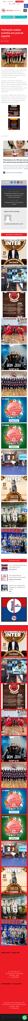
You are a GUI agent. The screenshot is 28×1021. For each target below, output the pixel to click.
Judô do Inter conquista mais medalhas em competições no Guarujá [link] (17, 587)
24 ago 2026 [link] (12, 571)
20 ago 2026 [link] (12, 581)
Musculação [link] (17, 579)
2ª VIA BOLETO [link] (19, 1)
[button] (24, 1017)
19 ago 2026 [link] (11, 593)
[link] (26, 6)
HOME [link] (4, 1)
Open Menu (25, 10)
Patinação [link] (8, 21)
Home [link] (2, 21)
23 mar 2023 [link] (4, 38)
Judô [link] (10, 591)
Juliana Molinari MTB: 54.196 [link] (13, 224)
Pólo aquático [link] (13, 569)
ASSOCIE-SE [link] (10, 1)
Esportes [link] (11, 579)
